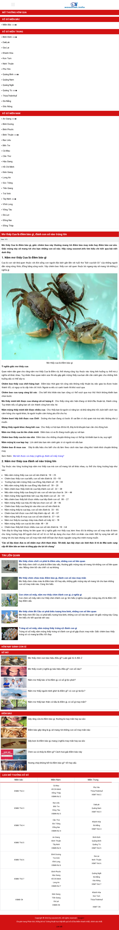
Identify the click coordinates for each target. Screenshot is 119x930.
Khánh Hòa (8, 53)
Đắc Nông (7, 106)
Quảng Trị (7, 90)
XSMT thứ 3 (96, 812)
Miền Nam (56, 779)
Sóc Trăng (8, 183)
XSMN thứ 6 (56, 865)
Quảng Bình (8, 74)
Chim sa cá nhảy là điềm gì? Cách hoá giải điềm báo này (55, 752)
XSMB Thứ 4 (19, 825)
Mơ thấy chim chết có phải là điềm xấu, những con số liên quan (52, 561)
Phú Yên (7, 69)
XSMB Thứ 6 (19, 860)
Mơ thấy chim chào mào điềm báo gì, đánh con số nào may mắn (52, 578)
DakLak (6, 42)
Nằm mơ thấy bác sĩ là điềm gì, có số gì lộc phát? (52, 680)
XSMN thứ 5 (56, 848)
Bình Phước (8, 129)
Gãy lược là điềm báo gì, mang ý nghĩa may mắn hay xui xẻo (56, 741)
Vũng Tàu (7, 209)
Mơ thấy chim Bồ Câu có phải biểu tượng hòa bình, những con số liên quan (57, 611)
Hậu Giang (7, 161)
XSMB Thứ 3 (19, 808)
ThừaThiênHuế (10, 95)
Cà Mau (6, 151)
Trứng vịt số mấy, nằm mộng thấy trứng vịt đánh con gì (48, 628)
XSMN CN (56, 905)
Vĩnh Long (8, 204)
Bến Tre (6, 145)
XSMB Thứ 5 (19, 843)
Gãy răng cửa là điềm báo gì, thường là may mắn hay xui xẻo (56, 719)
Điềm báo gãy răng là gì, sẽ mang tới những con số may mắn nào (59, 730)
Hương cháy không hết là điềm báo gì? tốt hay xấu (52, 763)
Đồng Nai (7, 220)
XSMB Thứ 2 (19, 791)
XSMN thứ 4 (56, 831)
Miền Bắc (7, 24)
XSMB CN (19, 900)
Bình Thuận (8, 134)
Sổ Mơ (5, 652)
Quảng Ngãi (8, 85)
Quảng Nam (8, 79)
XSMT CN (96, 907)
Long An (7, 177)
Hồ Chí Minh (8, 167)
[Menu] (15, 4)
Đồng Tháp (8, 225)
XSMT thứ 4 (96, 829)
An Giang (7, 118)
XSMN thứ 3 (56, 814)
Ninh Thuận (8, 63)
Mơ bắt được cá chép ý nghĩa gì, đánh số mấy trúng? (38, 456)
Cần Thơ (7, 156)
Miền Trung (93, 779)
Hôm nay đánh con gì (13, 646)
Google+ (81, 918)
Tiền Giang (8, 188)
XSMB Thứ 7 (19, 879)
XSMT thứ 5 (96, 848)
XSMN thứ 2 (56, 797)
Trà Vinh (7, 193)
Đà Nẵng (7, 101)
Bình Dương (8, 124)
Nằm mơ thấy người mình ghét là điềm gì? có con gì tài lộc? (56, 691)
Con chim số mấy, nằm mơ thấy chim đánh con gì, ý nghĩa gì (50, 594)
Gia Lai (6, 47)
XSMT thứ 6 (96, 863)
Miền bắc (19, 779)
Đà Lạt (6, 215)
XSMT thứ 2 (96, 795)
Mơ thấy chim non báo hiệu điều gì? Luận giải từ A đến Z (55, 658)
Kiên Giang (8, 172)
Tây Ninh (7, 199)
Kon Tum (7, 58)
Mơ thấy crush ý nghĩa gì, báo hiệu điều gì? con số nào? (55, 669)
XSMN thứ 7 (56, 886)
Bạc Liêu (7, 140)
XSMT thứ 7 (96, 884)
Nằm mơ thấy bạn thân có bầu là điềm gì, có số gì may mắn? (57, 702)
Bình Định (7, 37)
